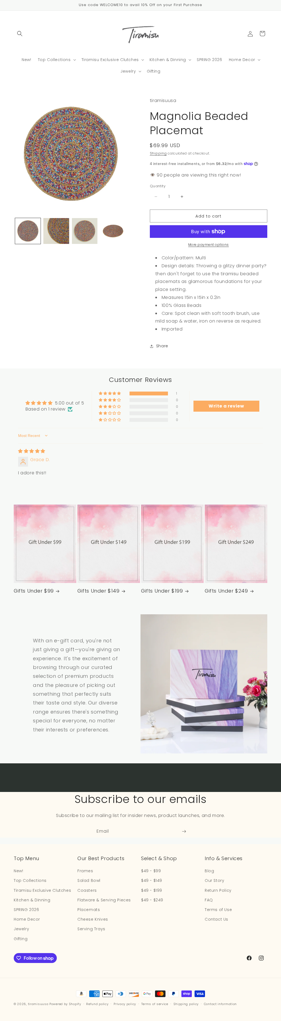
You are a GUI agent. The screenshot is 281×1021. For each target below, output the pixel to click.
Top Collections (30, 880)
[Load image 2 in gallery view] (56, 231)
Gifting (20, 939)
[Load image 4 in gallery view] (113, 231)
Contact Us (216, 919)
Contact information (220, 1004)
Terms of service (154, 1004)
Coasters (87, 890)
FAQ (209, 900)
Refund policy (97, 1004)
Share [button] (162, 346)
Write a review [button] (226, 406)
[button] (20, 33)
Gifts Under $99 (34, 591)
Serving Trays (91, 929)
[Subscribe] (184, 831)
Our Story (214, 880)
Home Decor (27, 919)
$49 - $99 (151, 871)
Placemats (88, 909)
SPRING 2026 (26, 909)
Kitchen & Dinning (32, 900)
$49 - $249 (152, 900)
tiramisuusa (38, 1004)
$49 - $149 (151, 880)
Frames (85, 871)
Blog (209, 871)
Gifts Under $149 (98, 591)
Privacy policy (125, 1004)
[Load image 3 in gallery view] (84, 231)
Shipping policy (186, 1004)
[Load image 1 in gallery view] (28, 231)
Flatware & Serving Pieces (104, 900)
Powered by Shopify (65, 1004)
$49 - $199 (151, 890)
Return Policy (218, 890)
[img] (31, 451)
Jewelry (21, 929)
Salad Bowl (88, 880)
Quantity (157, 186)
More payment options (208, 244)
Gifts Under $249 (226, 591)
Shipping (158, 153)
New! (18, 871)
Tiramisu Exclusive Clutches (42, 890)
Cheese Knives (92, 919)
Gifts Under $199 (162, 591)
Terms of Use (218, 909)
